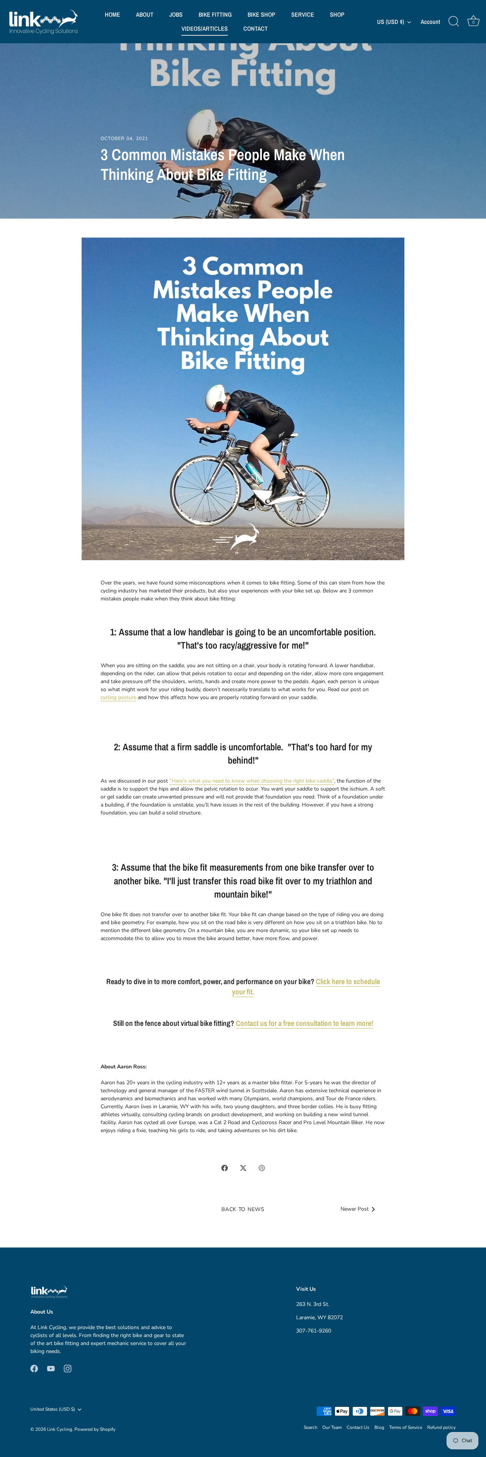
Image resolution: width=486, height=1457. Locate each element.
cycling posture (118, 697)
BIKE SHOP (261, 14)
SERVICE (302, 14)
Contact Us (358, 1427)
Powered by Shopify (94, 1429)
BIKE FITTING (215, 14)
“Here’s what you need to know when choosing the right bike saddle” (251, 780)
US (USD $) (390, 21)
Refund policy (441, 1427)
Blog (379, 1427)
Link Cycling (59, 1429)
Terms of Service (405, 1427)
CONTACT (255, 28)
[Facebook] (34, 1368)
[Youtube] (51, 1368)
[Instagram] (67, 1368)
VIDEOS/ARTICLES (204, 28)
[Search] (453, 21)
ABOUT (144, 14)
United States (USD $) (52, 1409)
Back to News (242, 1209)
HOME (112, 14)
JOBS (176, 14)
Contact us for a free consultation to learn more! (304, 1023)
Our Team (332, 1427)
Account (430, 22)
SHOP (337, 14)
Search (310, 1427)
